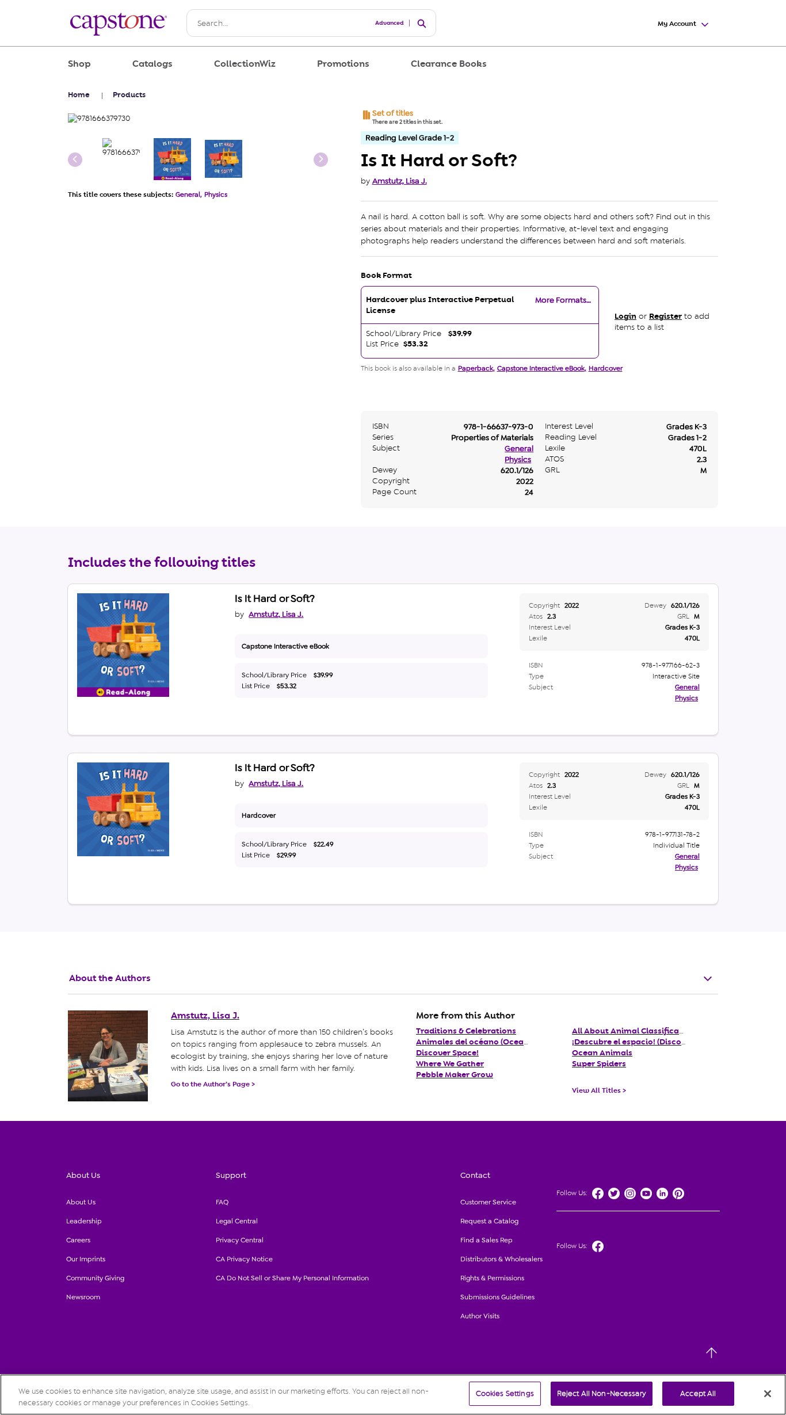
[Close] (767, 1393)
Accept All (698, 1393)
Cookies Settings (505, 1393)
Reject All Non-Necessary (601, 1393)
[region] (393, 1394)
